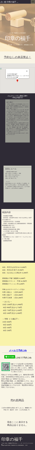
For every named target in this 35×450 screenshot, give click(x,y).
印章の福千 (17, 39)
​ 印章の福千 (12, 2)
